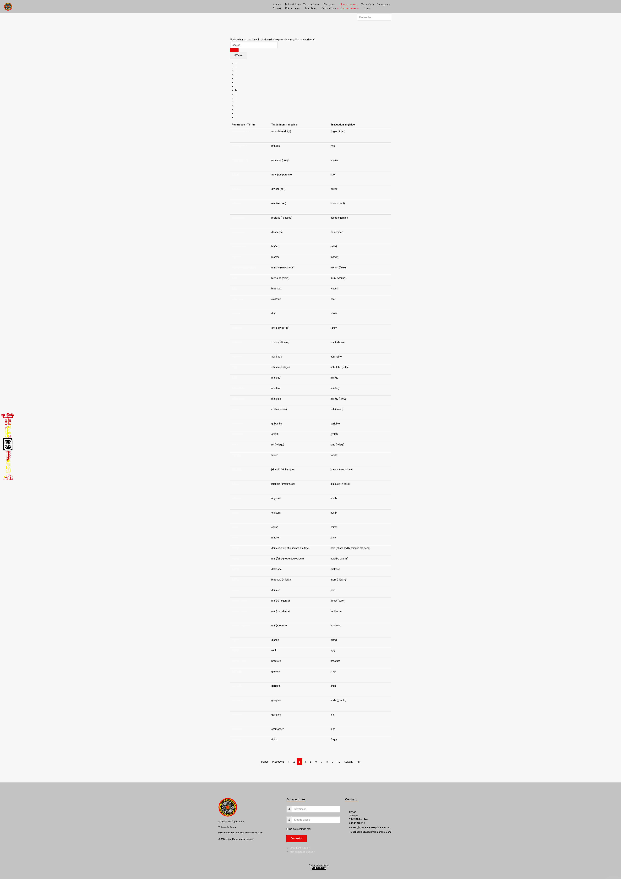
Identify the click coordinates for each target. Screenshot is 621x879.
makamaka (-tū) (240, 160)
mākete (236, 257)
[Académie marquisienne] (8, 6)
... (272, 135)
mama (235, 527)
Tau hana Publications (328, 6)
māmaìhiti (237, 714)
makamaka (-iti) (240, 131)
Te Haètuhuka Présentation (293, 6)
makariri (236, 174)
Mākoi (235, 444)
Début (264, 761)
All (236, 63)
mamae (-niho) (240, 611)
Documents (383, 4)
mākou (235, 483)
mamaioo (237, 729)
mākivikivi (237, 356)
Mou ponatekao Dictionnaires (349, 6)
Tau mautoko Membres (311, 6)
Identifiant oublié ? (300, 848)
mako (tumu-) (239, 398)
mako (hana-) (239, 388)
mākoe (235, 409)
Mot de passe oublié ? (302, 851)
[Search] (234, 50)
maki (234, 278)
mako (235, 367)
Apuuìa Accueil (277, 6)
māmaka (236, 739)
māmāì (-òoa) (239, 660)
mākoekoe (238, 423)
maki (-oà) (237, 299)
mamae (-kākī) (240, 600)
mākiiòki (236, 313)
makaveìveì (238, 232)
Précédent (278, 761)
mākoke (236, 455)
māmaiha (237, 685)
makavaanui (238, 217)
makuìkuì (236, 498)
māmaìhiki (237, 700)
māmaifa (236, 671)
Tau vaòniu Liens (367, 6)
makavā (236, 188)
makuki (236, 512)
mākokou (237, 469)
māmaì (235, 639)
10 (338, 761)
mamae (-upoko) (241, 625)
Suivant (348, 761)
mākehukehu (239, 246)
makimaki (237, 327)
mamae (236, 548)
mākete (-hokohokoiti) (244, 267)
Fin (358, 761)
